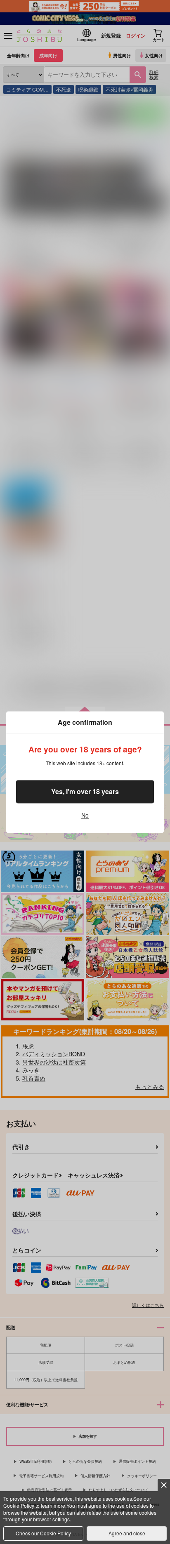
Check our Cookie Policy (43, 1533)
